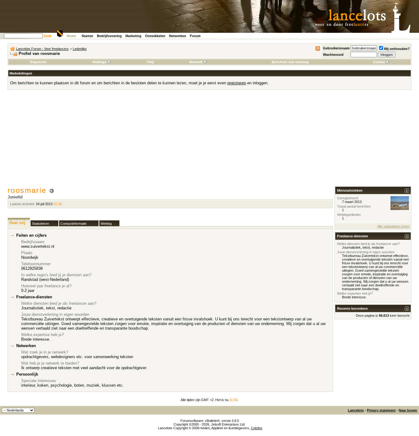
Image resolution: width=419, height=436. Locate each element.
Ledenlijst (79, 49)
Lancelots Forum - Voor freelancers (42, 49)
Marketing (133, 36)
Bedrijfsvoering (109, 36)
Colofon (256, 428)
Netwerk (195, 62)
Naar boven (408, 410)
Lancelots (356, 410)
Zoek (48, 36)
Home (71, 36)
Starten (87, 36)
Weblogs (99, 62)
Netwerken (177, 36)
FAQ (150, 62)
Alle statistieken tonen (393, 226)
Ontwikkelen (155, 36)
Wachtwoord (333, 54)
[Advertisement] (209, 140)
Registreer (38, 62)
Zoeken (379, 62)
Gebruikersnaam (336, 48)
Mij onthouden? (397, 49)
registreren (236, 83)
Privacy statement (381, 410)
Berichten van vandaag (290, 62)
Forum (195, 36)
